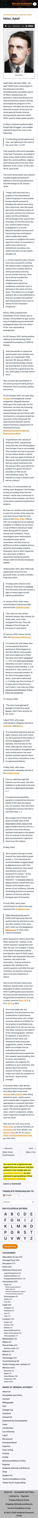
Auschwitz (8, 726)
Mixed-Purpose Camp (12, 1287)
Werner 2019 (8, 1133)
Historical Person (10, 1270)
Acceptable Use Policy (13, 1173)
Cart (4, 1406)
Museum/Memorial (11, 1330)
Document (7, 1263)
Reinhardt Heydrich (11, 433)
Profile (5, 1457)
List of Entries (8, 1432)
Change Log (7, 1410)
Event (4, 1267)
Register (6, 1464)
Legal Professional (11, 1273)
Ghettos (7, 1328)
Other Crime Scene (11, 1333)
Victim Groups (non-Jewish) (14, 1364)
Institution (7, 1311)
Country (7, 1325)
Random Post (10, 1246)
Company (7, 1308)
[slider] (31, 26)
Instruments (7, 1281)
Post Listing (7, 1450)
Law (5, 1313)
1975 (9, 1003)
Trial (5, 1316)
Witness (6, 1368)
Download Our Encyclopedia (14, 1421)
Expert (6, 1373)
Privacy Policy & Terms (19, 1500)
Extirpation (8, 1130)
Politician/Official (10, 15)
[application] (19, 26)
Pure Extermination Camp (13, 1294)
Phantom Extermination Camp (14, 1291)
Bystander (8, 1371)
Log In (5, 1435)
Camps (6, 1322)
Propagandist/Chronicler (13, 1279)
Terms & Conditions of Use (14, 1479)
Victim (6, 1382)
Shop (4, 1472)
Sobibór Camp (13, 773)
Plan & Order (7, 1345)
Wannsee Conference (20, 637)
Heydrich (19, 1094)
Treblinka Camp (22, 909)
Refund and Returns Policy (14, 1461)
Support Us (7, 1475)
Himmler (7, 398)
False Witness (9, 1376)
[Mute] (26, 26)
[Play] (6, 26)
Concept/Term (8, 1260)
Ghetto (6, 1299)
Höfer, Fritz (31, 1150)
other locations (9, 1336)
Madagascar (10, 930)
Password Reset (9, 1442)
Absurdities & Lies (10, 1257)
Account (6, 1399)
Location (6, 1319)
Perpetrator (8, 1379)
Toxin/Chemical (9, 1361)
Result (5, 1354)
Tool (5, 1302)
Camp (6, 1285)
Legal (4, 1305)
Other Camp (9, 1289)
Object (5, 1342)
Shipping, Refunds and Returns (16, 1468)
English (8, 1195)
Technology (7, 1358)
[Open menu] (35, 4)
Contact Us (7, 1417)
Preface (5, 1453)
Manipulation (8, 1339)
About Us (6, 1391)
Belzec (20, 726)
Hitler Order (19, 519)
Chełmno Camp (22, 607)
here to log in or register (13, 1179)
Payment (6, 1446)
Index (4, 1424)
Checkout (6, 1413)
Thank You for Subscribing (14, 1483)
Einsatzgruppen (9, 1296)
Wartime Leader (25, 15)
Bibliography (7, 1402)
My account (7, 1439)
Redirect (6, 1351)
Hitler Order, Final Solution (8, 1152)
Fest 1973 (23, 1000)
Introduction (7, 1428)
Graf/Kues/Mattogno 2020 (20, 1135)
